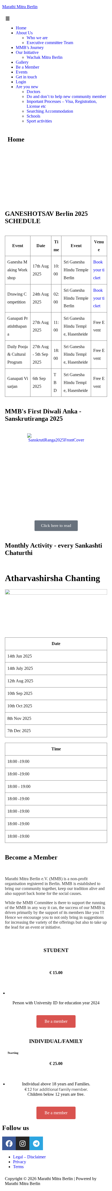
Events (21, 72)
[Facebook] (9, 1143)
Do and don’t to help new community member (66, 96)
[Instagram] (22, 1143)
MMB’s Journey (30, 47)
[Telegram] (36, 1143)
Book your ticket (98, 270)
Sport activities (39, 121)
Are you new (27, 86)
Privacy (19, 1161)
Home (21, 28)
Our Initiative (27, 52)
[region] (56, 175)
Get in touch (26, 77)
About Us (24, 32)
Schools (33, 116)
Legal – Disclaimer (29, 1157)
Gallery (22, 62)
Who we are (37, 37)
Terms (18, 1166)
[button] (56, 18)
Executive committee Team (50, 42)
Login (21, 81)
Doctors (33, 91)
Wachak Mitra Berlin (45, 57)
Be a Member (27, 67)
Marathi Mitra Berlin (20, 6)
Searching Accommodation (50, 111)
